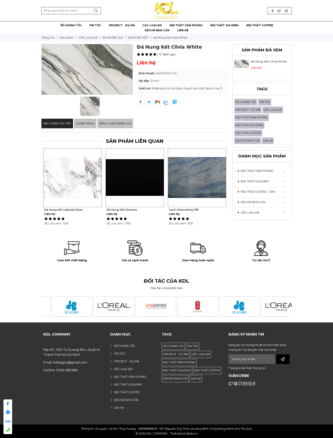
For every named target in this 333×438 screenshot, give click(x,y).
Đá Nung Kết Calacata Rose (63, 209)
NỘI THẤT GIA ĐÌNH (249, 125)
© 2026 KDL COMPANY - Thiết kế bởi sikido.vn (167, 433)
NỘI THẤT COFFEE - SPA (257, 192)
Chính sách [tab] (85, 123)
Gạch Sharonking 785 (184, 209)
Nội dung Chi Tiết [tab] (57, 123)
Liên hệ (268, 140)
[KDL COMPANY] (166, 10)
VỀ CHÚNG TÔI (245, 102)
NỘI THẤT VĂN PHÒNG (251, 117)
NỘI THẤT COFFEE (248, 133)
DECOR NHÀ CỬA (247, 140)
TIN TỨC (264, 102)
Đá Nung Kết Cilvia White (269, 61)
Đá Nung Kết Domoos (122, 209)
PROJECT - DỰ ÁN (248, 110)
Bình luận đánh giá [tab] (115, 123)
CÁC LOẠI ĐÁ (272, 110)
